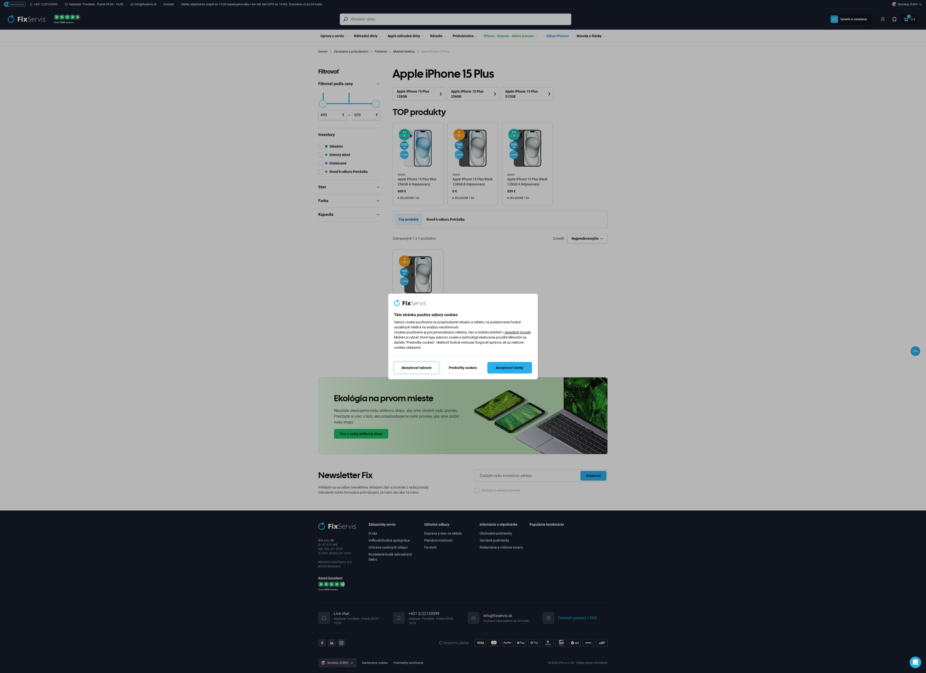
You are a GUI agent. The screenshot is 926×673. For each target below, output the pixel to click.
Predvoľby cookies (463, 368)
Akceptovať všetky (510, 368)
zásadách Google (517, 332)
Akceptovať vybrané (416, 368)
